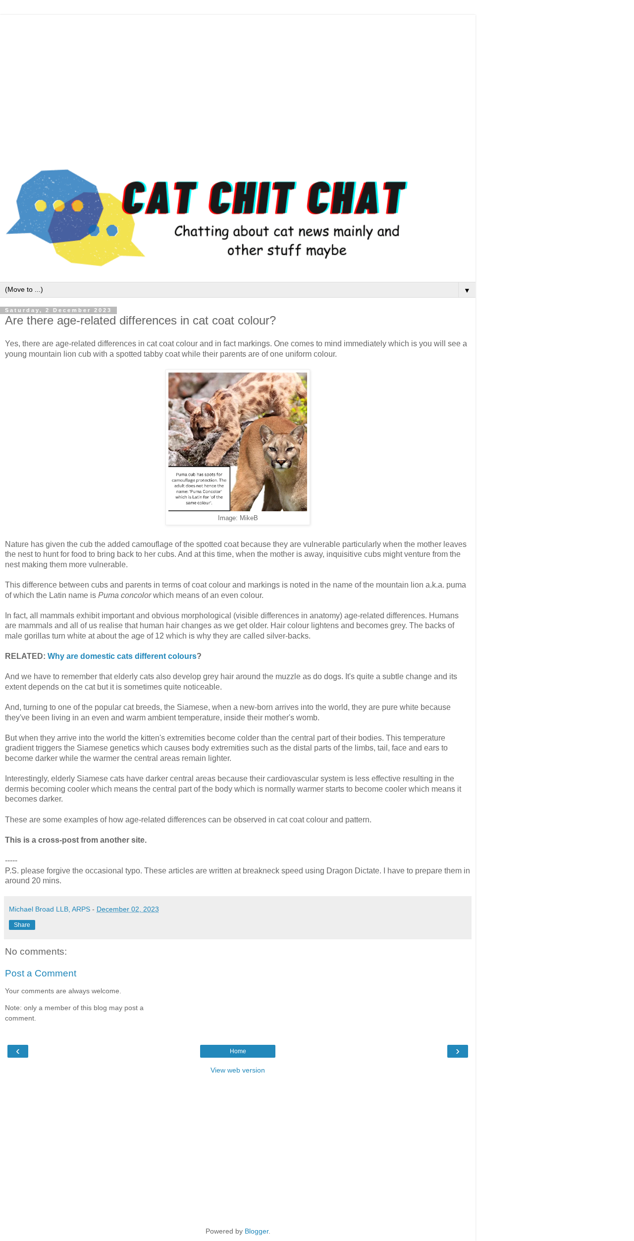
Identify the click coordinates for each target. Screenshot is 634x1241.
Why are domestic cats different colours (122, 656)
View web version (238, 1070)
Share (22, 924)
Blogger (256, 1231)
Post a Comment (40, 973)
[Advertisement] (238, 84)
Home (238, 1051)
